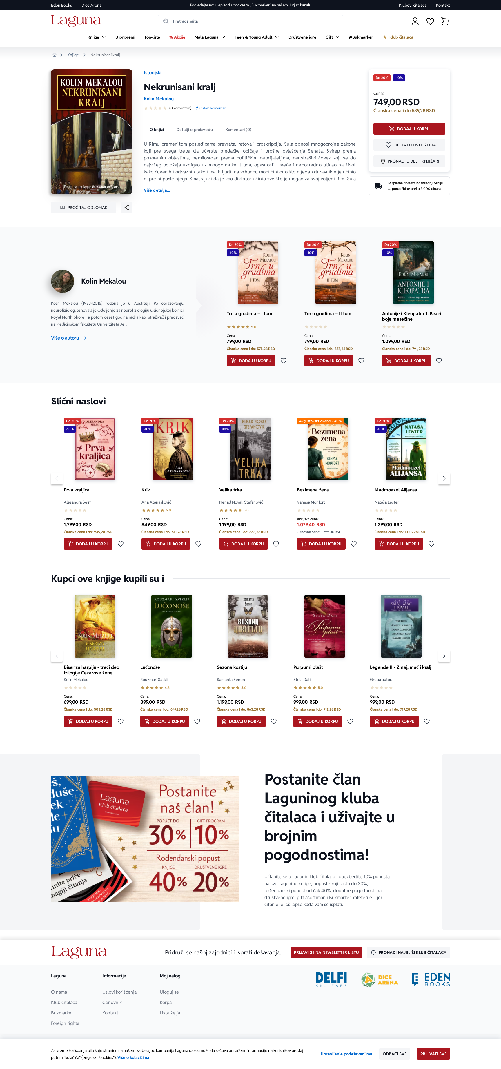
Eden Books (61, 5)
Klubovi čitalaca (412, 5)
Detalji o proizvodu (195, 129)
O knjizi (157, 129)
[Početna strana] (77, 21)
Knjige (73, 54)
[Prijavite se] (415, 21)
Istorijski (152, 73)
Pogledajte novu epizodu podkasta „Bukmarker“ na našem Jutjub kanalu (250, 5)
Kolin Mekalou (159, 99)
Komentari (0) (239, 129)
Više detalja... (157, 190)
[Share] (126, 207)
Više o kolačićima (133, 1057)
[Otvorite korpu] (445, 21)
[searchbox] (250, 21)
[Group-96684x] (431, 979)
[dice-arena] (379, 979)
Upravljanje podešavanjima (346, 1054)
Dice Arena (91, 5)
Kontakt (443, 5)
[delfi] (331, 979)
